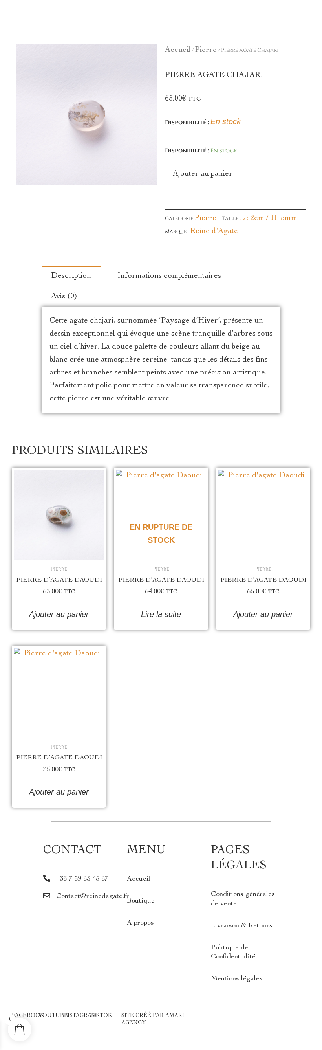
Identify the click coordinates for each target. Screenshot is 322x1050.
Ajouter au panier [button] (59, 614)
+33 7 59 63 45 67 (82, 879)
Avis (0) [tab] (64, 297)
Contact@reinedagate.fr (92, 896)
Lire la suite (161, 614)
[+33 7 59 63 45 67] (46, 878)
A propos (140, 923)
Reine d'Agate (214, 231)
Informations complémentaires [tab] (169, 276)
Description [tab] (71, 276)
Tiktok (101, 1016)
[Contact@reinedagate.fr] (46, 895)
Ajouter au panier (202, 174)
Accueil (177, 50)
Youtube (53, 1016)
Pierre (206, 50)
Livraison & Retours (242, 925)
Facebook (28, 1016)
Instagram (80, 1016)
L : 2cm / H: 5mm (268, 218)
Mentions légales (237, 978)
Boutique (141, 901)
